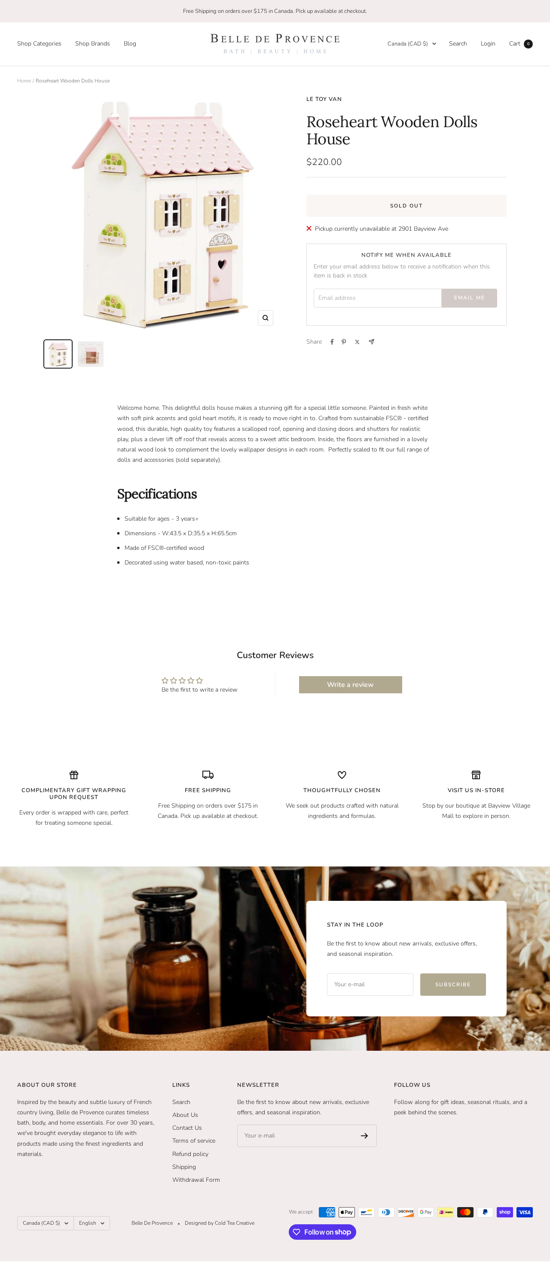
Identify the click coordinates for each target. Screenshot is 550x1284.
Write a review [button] (350, 684)
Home (24, 80)
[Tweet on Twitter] (357, 342)
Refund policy (190, 1154)
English (87, 1223)
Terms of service (193, 1141)
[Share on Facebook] (332, 342)
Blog (130, 44)
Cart (519, 44)
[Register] (364, 1136)
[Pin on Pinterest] (344, 342)
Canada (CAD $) (408, 44)
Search (458, 44)
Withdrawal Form (196, 1180)
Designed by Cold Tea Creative (219, 1223)
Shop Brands (92, 44)
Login (488, 44)
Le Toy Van (324, 99)
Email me (469, 297)
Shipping (184, 1167)
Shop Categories (39, 44)
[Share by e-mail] (371, 342)
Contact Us (187, 1128)
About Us (185, 1115)
